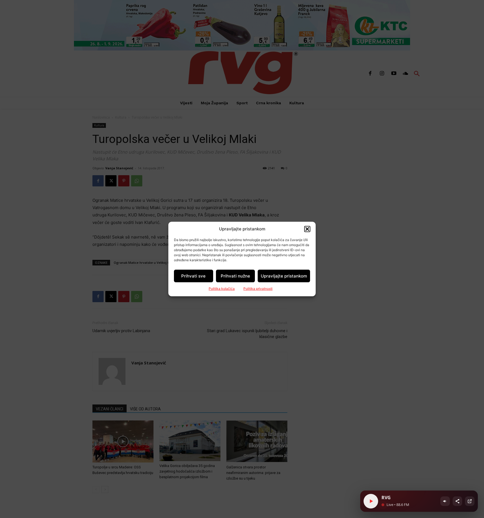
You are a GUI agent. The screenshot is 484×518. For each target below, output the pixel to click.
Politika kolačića (222, 288)
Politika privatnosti (258, 288)
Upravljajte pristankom (284, 276)
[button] (307, 229)
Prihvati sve (193, 276)
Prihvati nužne (235, 276)
